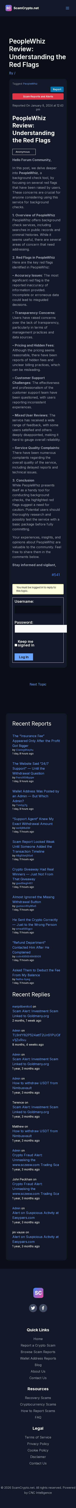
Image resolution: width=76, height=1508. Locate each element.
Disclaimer (38, 1457)
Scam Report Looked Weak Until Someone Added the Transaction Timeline (33, 846)
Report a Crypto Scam (38, 1345)
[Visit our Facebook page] (43, 1308)
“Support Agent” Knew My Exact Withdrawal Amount (33, 821)
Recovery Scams (38, 1398)
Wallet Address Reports (38, 1358)
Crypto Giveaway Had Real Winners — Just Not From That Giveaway (33, 874)
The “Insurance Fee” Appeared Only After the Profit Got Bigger (36, 741)
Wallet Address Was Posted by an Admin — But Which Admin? (35, 796)
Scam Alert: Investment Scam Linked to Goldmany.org (35, 1013)
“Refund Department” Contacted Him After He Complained (30, 947)
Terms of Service (38, 1437)
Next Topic (38, 684)
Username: (24, 601)
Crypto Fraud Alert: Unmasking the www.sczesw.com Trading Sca (35, 1160)
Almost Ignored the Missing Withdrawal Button (33, 899)
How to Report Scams (38, 1411)
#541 (56, 575)
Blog (38, 1365)
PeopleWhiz (30, 83)
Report (57, 89)
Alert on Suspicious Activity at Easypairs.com (35, 1215)
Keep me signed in (26, 643)
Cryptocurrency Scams (38, 1404)
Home (38, 1339)
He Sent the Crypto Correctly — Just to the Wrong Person (35, 922)
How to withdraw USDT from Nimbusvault (35, 1085)
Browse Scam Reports (38, 1352)
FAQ (38, 1417)
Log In (24, 657)
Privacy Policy (38, 1444)
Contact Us (38, 1378)
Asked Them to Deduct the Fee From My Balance (36, 972)
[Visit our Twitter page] (33, 1308)
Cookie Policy (38, 1450)
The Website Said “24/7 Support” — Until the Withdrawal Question (30, 768)
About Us (38, 1371)
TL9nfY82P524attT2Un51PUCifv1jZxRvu (36, 1037)
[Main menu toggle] (67, 8)
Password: (24, 622)
